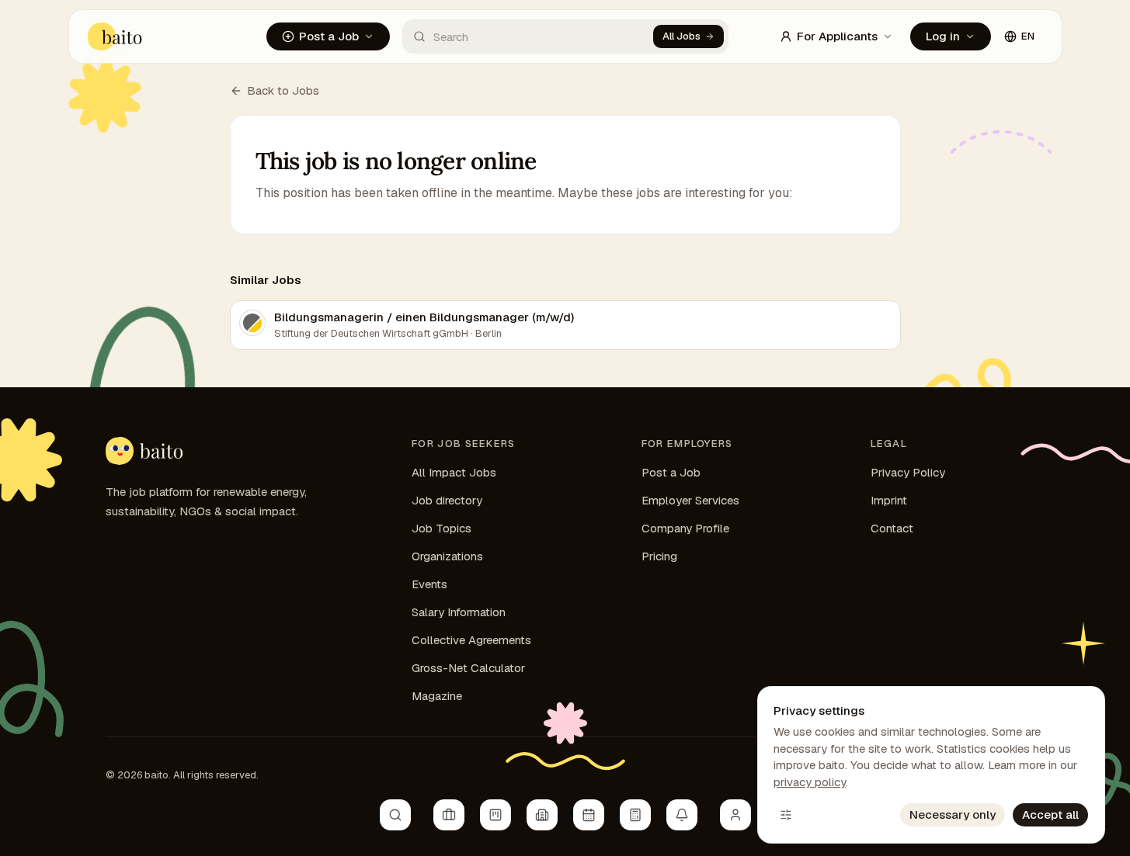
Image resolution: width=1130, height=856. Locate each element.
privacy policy (810, 782)
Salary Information (459, 612)
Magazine (437, 695)
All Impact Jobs (454, 472)
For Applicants (837, 36)
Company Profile (685, 528)
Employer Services (690, 500)
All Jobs (681, 36)
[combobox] (527, 36)
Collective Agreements (471, 639)
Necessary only (952, 814)
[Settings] (786, 814)
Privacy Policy (908, 472)
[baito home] (115, 36)
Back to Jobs (283, 90)
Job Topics (441, 528)
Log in (943, 36)
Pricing (659, 556)
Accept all (1050, 814)
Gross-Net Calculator (468, 667)
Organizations (447, 556)
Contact (892, 528)
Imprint (889, 500)
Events (429, 584)
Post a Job (329, 36)
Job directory (447, 500)
